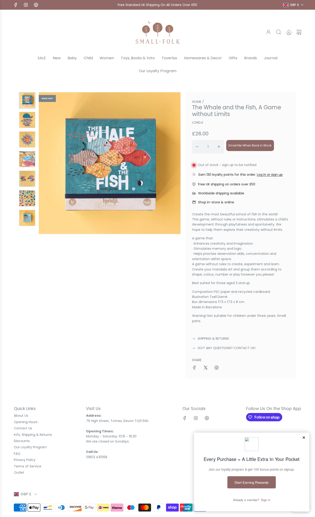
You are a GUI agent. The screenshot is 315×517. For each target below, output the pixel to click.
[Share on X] (205, 368)
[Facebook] (16, 5)
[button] (49, 163)
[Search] (278, 32)
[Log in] (268, 32)
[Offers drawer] (289, 32)
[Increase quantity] (219, 147)
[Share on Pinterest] (216, 368)
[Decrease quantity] (197, 147)
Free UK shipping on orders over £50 (226, 184)
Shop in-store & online (216, 202)
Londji (197, 122)
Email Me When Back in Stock (250, 145)
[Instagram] (26, 5)
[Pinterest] (36, 5)
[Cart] (299, 32)
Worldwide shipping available (221, 193)
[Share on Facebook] (194, 368)
